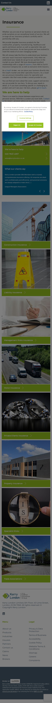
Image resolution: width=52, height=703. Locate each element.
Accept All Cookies (35, 125)
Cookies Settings (25, 118)
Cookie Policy (28, 111)
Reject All (17, 125)
